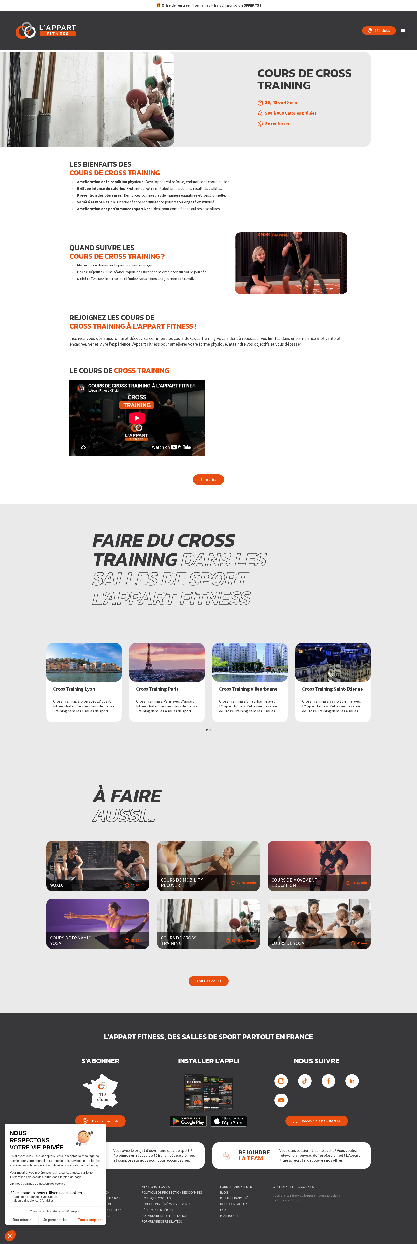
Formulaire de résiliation (162, 1221)
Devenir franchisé (234, 1198)
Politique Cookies (156, 1198)
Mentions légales (156, 1186)
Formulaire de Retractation (164, 1215)
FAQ (223, 1210)
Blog (224, 1192)
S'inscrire (208, 479)
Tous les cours (208, 981)
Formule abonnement (237, 1186)
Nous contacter (233, 1204)
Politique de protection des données (172, 1192)
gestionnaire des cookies (293, 1186)
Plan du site (229, 1215)
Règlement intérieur (158, 1210)
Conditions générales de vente (166, 1204)
